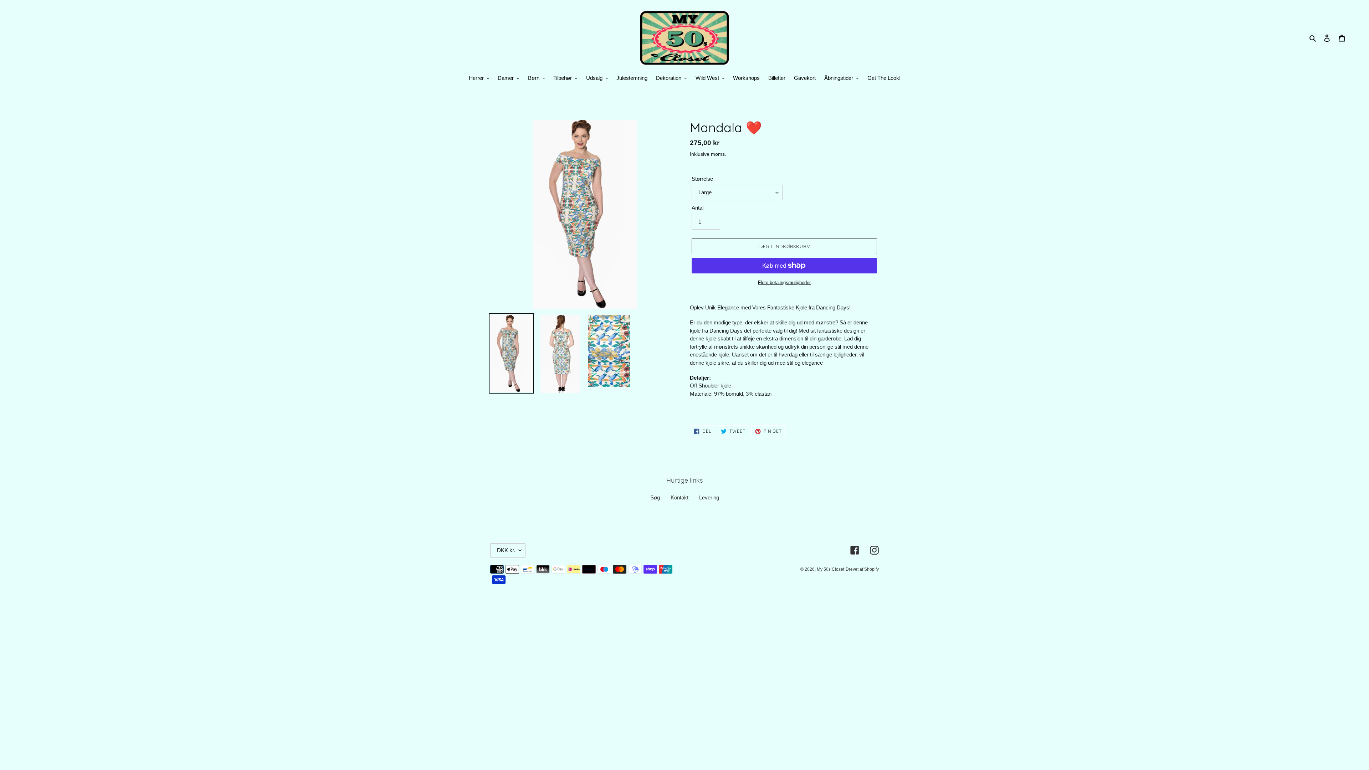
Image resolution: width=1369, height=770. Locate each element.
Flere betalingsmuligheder (784, 282)
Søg (655, 497)
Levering (709, 497)
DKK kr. (506, 550)
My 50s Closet (830, 569)
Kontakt (679, 497)
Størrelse (702, 179)
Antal (697, 208)
